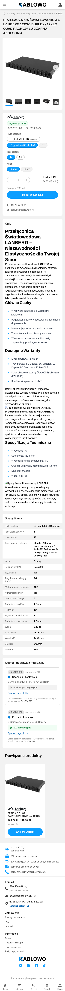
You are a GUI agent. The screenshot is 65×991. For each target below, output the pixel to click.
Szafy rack (14, 13)
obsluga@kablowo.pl (21, 210)
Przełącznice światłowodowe (38, 13)
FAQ (7, 922)
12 (11, 157)
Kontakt (9, 926)
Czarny (13, 169)
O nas (8, 938)
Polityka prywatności (15, 951)
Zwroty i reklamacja (15, 917)
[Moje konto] (60, 5)
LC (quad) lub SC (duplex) (22, 145)
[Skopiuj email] (33, 210)
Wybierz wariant (25, 831)
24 (20, 157)
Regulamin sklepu (14, 942)
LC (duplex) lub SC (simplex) (24, 139)
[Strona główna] (4, 13)
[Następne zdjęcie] (56, 68)
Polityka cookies (13, 947)
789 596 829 (17, 205)
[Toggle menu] (5, 5)
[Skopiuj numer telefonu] (25, 205)
